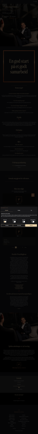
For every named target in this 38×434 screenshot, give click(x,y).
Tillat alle (31, 225)
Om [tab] (31, 210)
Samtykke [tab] (6, 210)
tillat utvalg (19, 225)
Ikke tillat (7, 225)
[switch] (14, 221)
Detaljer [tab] (19, 210)
